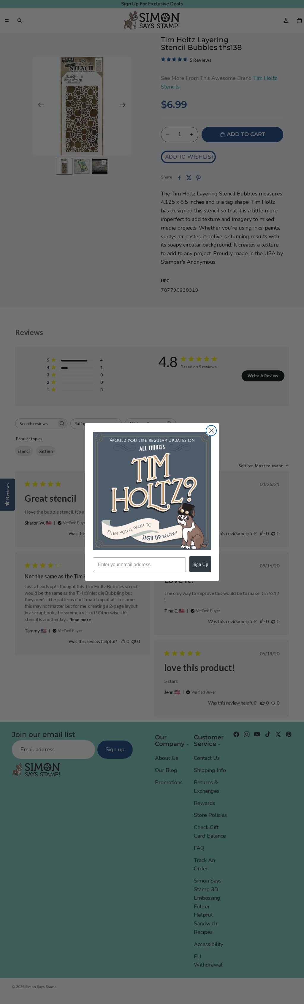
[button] (152, 491)
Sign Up (200, 564)
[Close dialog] (211, 430)
